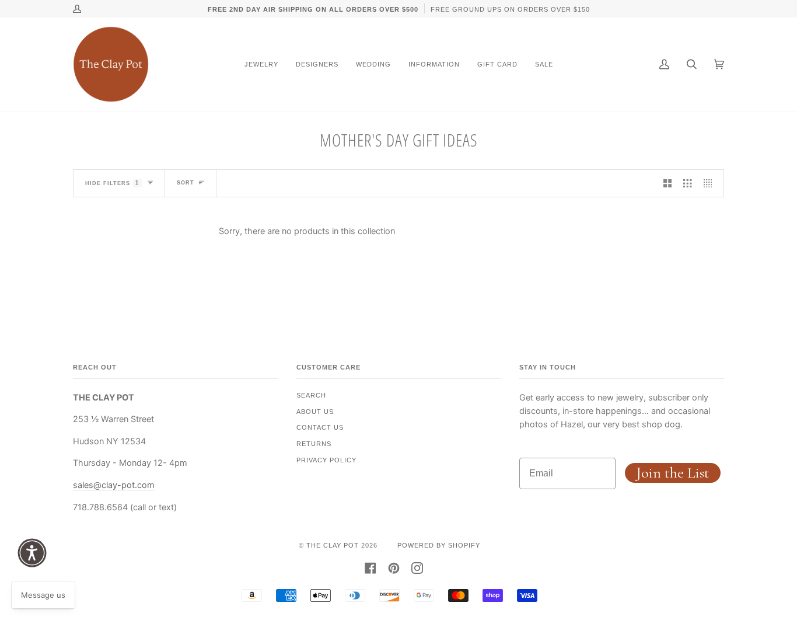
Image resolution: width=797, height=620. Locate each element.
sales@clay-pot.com (114, 485)
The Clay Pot (332, 545)
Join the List (672, 473)
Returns (313, 443)
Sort (185, 183)
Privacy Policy (326, 460)
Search (311, 395)
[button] (32, 552)
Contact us (320, 427)
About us (315, 411)
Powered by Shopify (438, 545)
